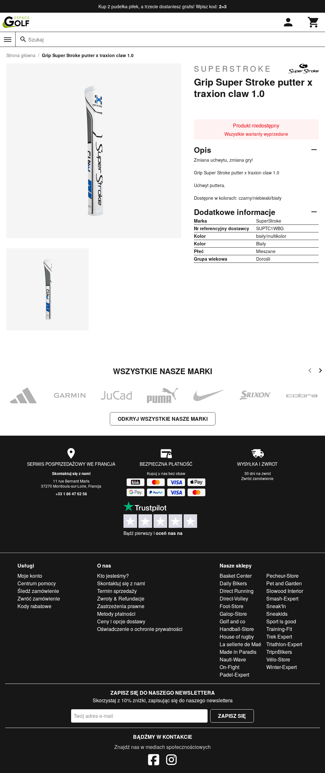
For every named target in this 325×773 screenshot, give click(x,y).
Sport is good (281, 621)
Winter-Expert (281, 667)
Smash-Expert (282, 598)
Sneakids (277, 613)
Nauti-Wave (233, 659)
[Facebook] (153, 760)
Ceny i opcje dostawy (121, 621)
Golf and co (232, 621)
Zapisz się (232, 715)
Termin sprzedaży (117, 590)
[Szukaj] (23, 39)
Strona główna (21, 55)
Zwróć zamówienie (257, 478)
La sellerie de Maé (240, 644)
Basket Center (236, 575)
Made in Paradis (238, 651)
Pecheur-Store (282, 575)
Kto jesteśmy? (113, 575)
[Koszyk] (313, 22)
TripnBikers (279, 651)
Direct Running (237, 590)
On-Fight (229, 667)
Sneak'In (276, 606)
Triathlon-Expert (284, 644)
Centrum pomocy (36, 583)
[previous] (310, 371)
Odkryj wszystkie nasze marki (163, 418)
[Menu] (7, 39)
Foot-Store (231, 606)
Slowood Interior (284, 590)
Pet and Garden (284, 583)
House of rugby (237, 636)
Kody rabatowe (34, 606)
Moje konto (29, 575)
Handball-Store (237, 629)
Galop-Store (233, 613)
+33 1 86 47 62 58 (71, 494)
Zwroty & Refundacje (120, 598)
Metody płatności (116, 613)
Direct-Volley (234, 598)
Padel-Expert (234, 674)
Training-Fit (279, 629)
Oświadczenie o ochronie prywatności (139, 629)
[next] (320, 371)
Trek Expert (279, 636)
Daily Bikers (233, 583)
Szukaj (36, 39)
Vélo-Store (278, 659)
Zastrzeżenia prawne (120, 606)
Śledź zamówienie (38, 590)
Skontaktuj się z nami (71, 473)
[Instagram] (171, 760)
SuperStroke (233, 68)
